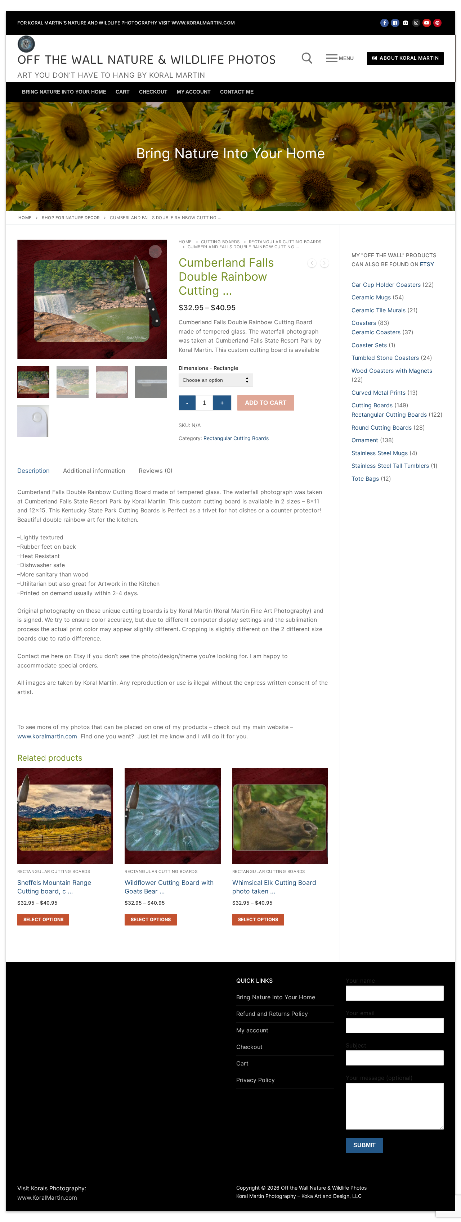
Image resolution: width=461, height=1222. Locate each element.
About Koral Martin (409, 58)
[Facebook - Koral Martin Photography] (395, 23)
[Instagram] (416, 23)
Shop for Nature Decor (71, 217)
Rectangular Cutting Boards (236, 438)
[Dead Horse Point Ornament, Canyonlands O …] (312, 264)
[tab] (33, 471)
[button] (155, 251)
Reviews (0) (156, 470)
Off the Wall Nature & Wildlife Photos (146, 61)
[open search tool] (307, 58)
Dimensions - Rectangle (208, 368)
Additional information (94, 470)
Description (33, 470)
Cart (242, 1063)
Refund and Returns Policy (272, 1013)
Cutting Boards (220, 241)
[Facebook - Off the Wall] (384, 23)
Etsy (427, 264)
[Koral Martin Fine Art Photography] (406, 23)
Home (25, 217)
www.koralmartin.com (47, 736)
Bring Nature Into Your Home (275, 997)
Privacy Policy (255, 1079)
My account (252, 1030)
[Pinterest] (437, 23)
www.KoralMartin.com (203, 23)
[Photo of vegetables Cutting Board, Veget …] (324, 264)
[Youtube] (426, 23)
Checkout (249, 1046)
